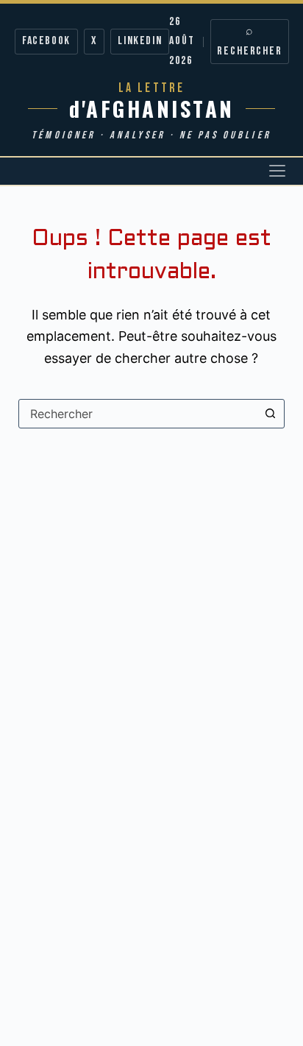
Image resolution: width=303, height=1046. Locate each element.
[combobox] (138, 413)
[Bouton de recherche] (270, 414)
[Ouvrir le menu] (277, 171)
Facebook (46, 41)
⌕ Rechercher (249, 40)
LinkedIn (140, 41)
